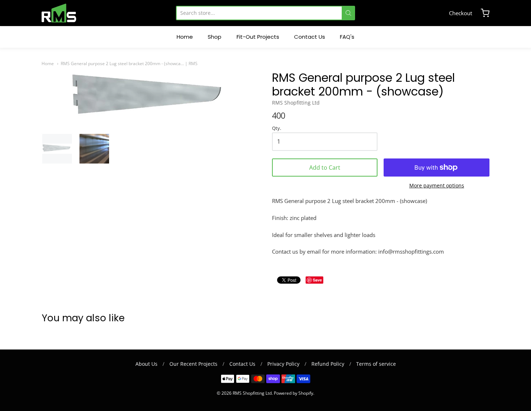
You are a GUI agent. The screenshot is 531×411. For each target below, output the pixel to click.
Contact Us (242, 363)
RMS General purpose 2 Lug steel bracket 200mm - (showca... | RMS (129, 63)
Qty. (276, 128)
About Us (146, 363)
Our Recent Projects (193, 363)
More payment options (436, 185)
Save (317, 280)
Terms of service (376, 363)
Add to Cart (324, 167)
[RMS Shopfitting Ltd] (59, 13)
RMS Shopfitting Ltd (296, 102)
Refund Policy (327, 363)
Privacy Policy (283, 363)
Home (48, 63)
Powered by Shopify (293, 393)
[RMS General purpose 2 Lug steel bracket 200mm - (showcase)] (57, 148)
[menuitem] (185, 37)
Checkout (460, 13)
